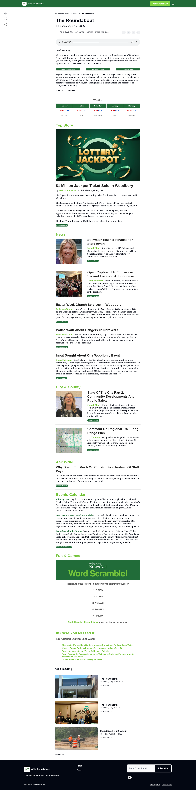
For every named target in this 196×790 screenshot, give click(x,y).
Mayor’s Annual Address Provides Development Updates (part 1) (92, 648)
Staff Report (93, 437)
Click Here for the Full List (64, 546)
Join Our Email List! (160, 4)
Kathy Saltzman (95, 280)
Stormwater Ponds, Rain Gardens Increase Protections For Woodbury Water (97, 645)
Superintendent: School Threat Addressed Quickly (85, 651)
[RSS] (130, 777)
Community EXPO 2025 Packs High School (82, 660)
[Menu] (173, 3)
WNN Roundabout (62, 13)
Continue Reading (61, 225)
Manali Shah (93, 248)
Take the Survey (61, 378)
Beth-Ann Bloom (67, 190)
